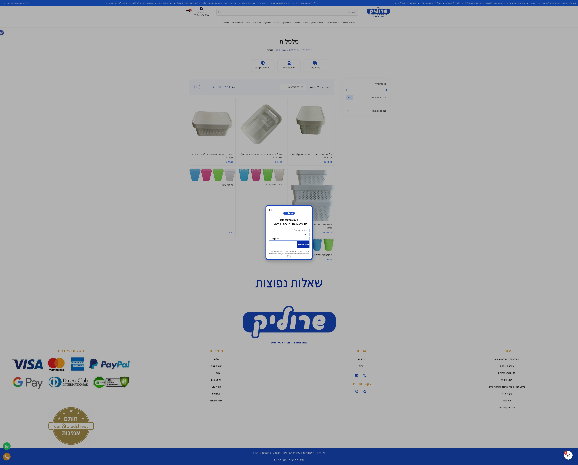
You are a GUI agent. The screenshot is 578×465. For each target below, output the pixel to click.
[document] (289, 232)
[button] (270, 210)
